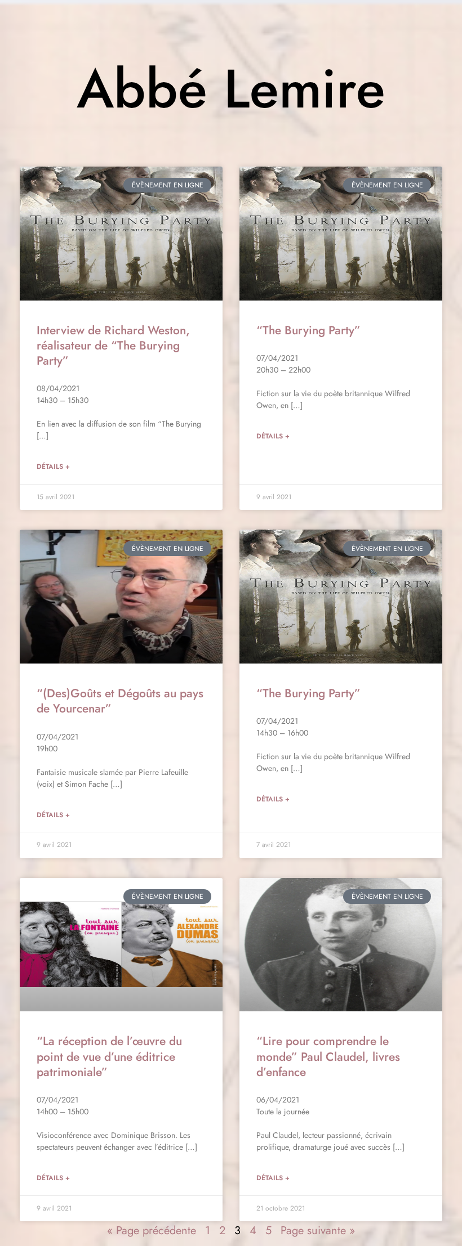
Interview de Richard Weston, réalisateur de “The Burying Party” (113, 346)
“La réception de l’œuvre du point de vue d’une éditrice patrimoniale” (109, 1057)
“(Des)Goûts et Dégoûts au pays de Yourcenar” (120, 701)
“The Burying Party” (308, 330)
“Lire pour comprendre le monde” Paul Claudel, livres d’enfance (328, 1057)
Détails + (53, 466)
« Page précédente (151, 1230)
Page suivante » (318, 1230)
